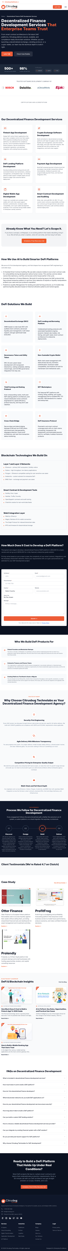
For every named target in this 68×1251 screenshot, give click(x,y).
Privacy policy (56, 1227)
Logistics (20, 1233)
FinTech (20, 1230)
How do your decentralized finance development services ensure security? (27, 1104)
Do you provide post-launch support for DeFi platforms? (21, 1137)
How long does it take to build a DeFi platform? (18, 1111)
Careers (37, 1230)
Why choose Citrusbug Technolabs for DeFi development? (22, 1143)
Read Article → (5, 1018)
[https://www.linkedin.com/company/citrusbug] (10, 1218)
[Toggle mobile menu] (66, 7)
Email (36, 573)
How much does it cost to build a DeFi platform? (18, 1085)
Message (6, 600)
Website (37, 588)
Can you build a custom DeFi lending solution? (18, 1117)
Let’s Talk (57, 7)
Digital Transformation (7, 1233)
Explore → (4, 926)
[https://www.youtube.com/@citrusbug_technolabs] (21, 1218)
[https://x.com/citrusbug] (13, 1218)
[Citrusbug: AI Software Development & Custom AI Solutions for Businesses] (9, 7)
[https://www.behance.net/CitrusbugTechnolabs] (17, 1218)
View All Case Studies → (60, 882)
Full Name (6, 573)
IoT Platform (4, 1239)
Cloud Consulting (6, 1230)
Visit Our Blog (63, 982)
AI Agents (4, 1227)
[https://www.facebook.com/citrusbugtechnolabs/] (2, 1218)
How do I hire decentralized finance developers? (19, 1091)
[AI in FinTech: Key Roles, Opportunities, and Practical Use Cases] (51, 995)
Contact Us (38, 1239)
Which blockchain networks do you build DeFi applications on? (23, 1098)
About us (37, 1233)
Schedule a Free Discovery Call (34, 241)
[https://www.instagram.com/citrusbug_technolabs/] (6, 1218)
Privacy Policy (45, 623)
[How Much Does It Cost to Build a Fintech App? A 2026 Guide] (16, 995)
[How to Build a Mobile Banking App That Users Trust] (16, 1031)
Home (3, 16)
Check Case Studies (23, 54)
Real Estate (21, 1236)
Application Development (8, 1236)
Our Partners (38, 1236)
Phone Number (8, 580)
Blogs (36, 1227)
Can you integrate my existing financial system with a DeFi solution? (25, 1130)
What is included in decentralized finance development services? (24, 1078)
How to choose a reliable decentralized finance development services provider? (29, 1124)
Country (6, 588)
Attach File (6, 595)
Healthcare (21, 1227)
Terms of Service (57, 1230)
